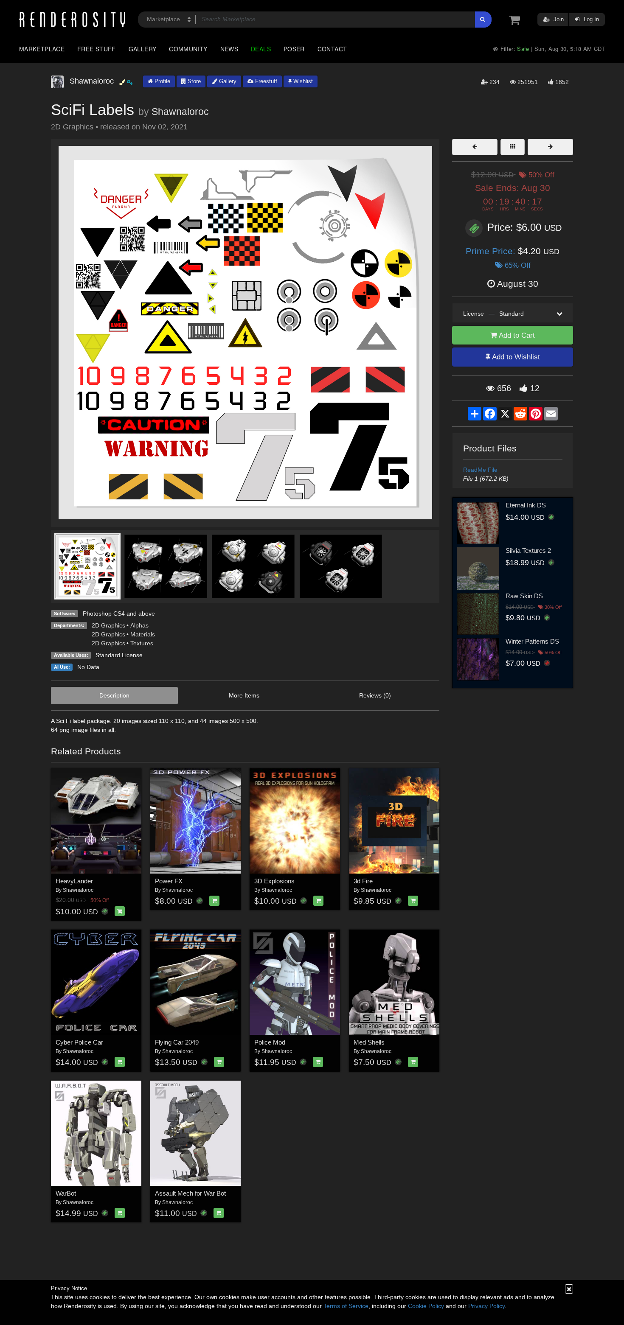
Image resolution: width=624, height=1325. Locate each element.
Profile (161, 81)
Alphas (139, 625)
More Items (244, 695)
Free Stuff (96, 49)
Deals (261, 49)
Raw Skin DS (524, 595)
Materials (142, 634)
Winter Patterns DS (532, 641)
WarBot (66, 1193)
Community (188, 49)
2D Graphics (108, 625)
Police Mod (269, 1042)
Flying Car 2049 (177, 1042)
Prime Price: (492, 251)
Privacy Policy (486, 1306)
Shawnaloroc (180, 111)
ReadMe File (480, 469)
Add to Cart (516, 335)
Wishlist (302, 81)
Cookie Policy (426, 1306)
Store (193, 81)
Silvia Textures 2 (528, 550)
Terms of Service (345, 1306)
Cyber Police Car (79, 1042)
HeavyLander (74, 881)
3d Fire (363, 881)
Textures (141, 643)
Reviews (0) (375, 695)
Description (114, 695)
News (229, 49)
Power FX (169, 881)
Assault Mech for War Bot (190, 1193)
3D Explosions (274, 881)
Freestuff (265, 81)
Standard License (119, 655)
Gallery (143, 49)
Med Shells (369, 1042)
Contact (332, 49)
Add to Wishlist (515, 357)
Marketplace (42, 49)
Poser (294, 49)
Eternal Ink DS (526, 505)
